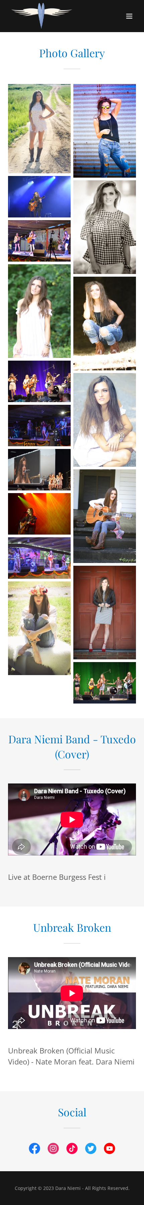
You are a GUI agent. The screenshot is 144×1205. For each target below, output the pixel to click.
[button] (129, 16)
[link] (42, 16)
